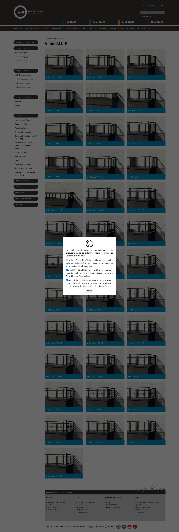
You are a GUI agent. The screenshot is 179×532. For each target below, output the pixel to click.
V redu (89, 290)
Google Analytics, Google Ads (95, 286)
